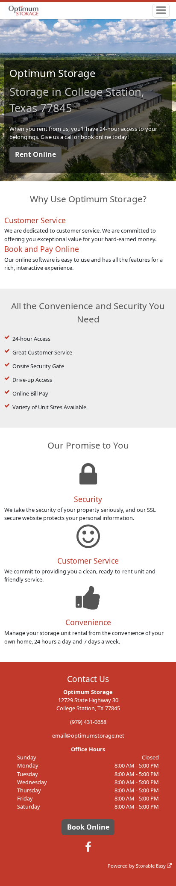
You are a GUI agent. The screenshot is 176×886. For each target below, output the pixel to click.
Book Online (88, 827)
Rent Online (35, 154)
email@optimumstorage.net (88, 735)
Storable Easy (151, 865)
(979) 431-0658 (88, 722)
